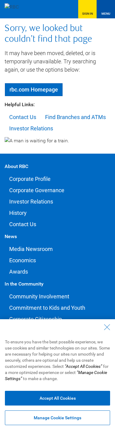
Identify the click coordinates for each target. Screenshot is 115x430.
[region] (57, 374)
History (18, 213)
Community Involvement (39, 296)
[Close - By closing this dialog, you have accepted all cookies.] (107, 327)
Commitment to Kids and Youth (47, 308)
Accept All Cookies (58, 398)
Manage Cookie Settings (57, 417)
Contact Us (22, 117)
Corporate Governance (36, 190)
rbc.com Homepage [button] (34, 89)
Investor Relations (31, 128)
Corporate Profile (30, 179)
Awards (18, 271)
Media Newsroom (31, 249)
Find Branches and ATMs (75, 117)
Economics (22, 260)
